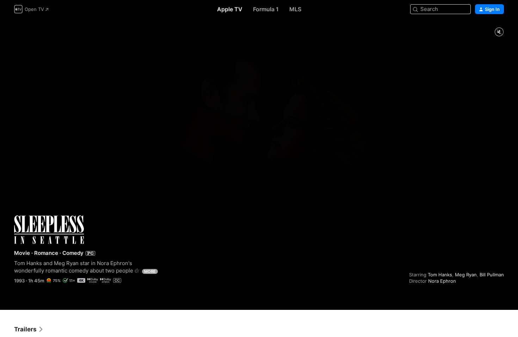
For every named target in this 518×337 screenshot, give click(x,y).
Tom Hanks (440, 274)
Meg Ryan (466, 274)
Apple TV (229, 9)
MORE (150, 271)
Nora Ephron (442, 281)
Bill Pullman (492, 274)
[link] (29, 329)
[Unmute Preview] (499, 32)
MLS (295, 9)
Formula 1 (266, 9)
